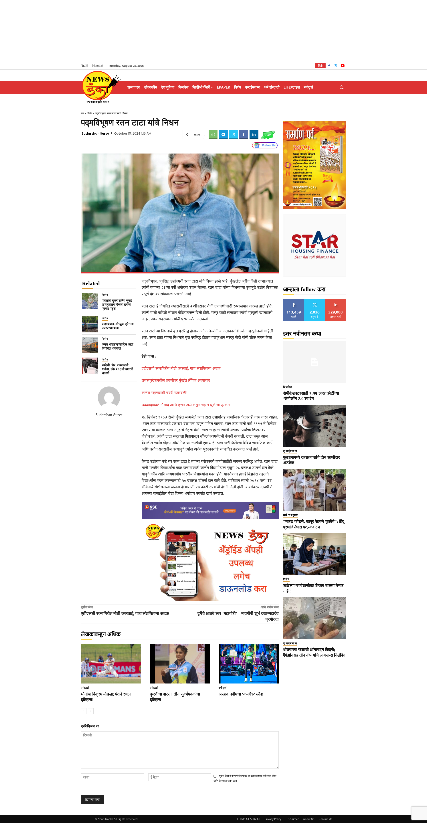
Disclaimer (292, 819)
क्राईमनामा (290, 451)
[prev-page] (84, 711)
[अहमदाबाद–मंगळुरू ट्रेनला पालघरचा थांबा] (90, 324)
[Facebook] (329, 66)
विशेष (89, 113)
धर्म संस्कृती (290, 515)
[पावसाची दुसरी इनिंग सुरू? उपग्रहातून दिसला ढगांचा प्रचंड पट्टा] (90, 301)
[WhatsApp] (213, 134)
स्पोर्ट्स (85, 688)
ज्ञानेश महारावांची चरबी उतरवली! (164, 392)
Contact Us (325, 819)
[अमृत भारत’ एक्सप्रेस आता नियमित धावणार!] (90, 345)
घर (82, 113)
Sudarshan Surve (95, 133)
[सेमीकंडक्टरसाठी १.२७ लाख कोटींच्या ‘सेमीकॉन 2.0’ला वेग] (314, 362)
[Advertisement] (213, 31)
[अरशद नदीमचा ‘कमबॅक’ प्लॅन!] (249, 663)
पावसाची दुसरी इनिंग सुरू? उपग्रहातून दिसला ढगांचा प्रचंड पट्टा (117, 304)
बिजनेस (287, 387)
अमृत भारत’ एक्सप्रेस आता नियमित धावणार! (117, 346)
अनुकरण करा (314, 300)
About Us (308, 819)
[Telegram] (223, 134)
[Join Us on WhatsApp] (268, 134)
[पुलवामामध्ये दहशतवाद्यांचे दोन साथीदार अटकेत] (314, 426)
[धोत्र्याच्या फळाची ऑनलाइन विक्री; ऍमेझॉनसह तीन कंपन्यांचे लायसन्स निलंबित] (314, 618)
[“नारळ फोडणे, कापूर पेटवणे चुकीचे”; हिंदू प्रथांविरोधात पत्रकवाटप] (314, 490)
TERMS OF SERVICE (248, 819)
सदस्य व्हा (336, 300)
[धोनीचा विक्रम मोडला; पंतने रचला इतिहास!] (111, 663)
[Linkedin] (254, 134)
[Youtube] (342, 66)
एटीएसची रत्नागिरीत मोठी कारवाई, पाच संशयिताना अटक (181, 368)
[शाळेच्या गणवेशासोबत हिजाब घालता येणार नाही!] (314, 554)
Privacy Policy (273, 819)
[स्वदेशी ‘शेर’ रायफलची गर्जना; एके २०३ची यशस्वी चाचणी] (90, 366)
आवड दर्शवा (294, 300)
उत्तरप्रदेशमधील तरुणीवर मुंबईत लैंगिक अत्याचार (176, 380)
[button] (341, 87)
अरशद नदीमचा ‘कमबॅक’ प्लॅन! (241, 694)
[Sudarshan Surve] (109, 397)
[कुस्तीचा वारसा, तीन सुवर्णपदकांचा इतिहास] (180, 663)
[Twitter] (335, 66)
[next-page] (91, 711)
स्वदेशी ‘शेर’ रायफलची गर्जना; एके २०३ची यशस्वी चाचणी (117, 369)
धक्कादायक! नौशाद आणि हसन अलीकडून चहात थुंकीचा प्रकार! (187, 405)
